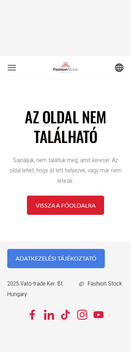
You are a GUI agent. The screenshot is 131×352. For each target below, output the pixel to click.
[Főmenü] (12, 68)
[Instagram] (82, 315)
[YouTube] (98, 315)
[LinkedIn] (49, 315)
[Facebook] (32, 315)
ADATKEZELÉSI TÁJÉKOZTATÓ (56, 258)
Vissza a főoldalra (66, 205)
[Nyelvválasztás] (119, 68)
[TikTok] (65, 315)
